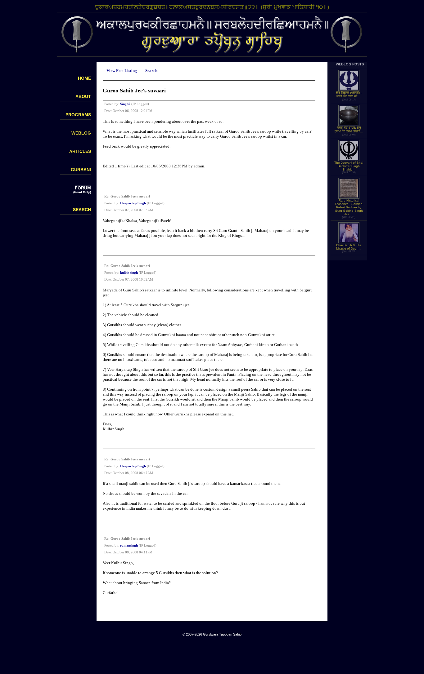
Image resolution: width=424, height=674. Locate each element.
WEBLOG (81, 133)
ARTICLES (80, 151)
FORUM (83, 187)
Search (151, 70)
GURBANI (81, 169)
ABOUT (83, 96)
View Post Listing (121, 70)
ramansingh (129, 545)
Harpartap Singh (133, 203)
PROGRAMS (78, 114)
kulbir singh (129, 272)
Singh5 (125, 104)
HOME (84, 78)
